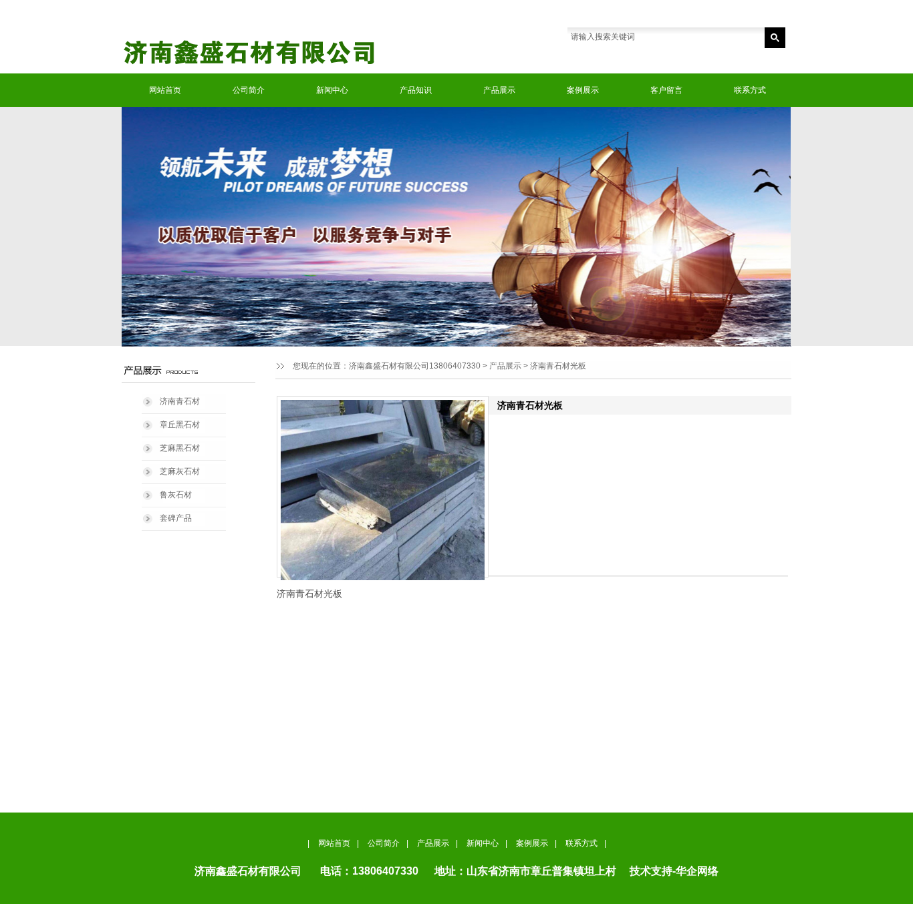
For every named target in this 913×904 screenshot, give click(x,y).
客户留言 (666, 90)
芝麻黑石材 (180, 448)
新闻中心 (332, 90)
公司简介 (249, 90)
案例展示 (583, 90)
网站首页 (165, 90)
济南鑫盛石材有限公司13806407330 (415, 366)
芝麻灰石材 (180, 471)
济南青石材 (180, 401)
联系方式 (750, 90)
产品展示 (499, 90)
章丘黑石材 (180, 424)
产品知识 (416, 90)
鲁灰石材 (176, 494)
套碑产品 (176, 518)
